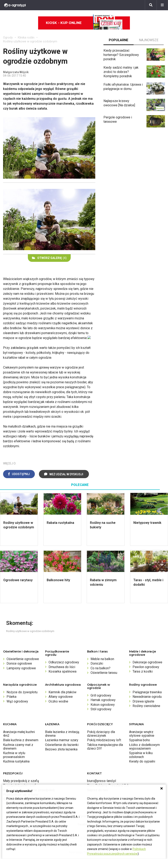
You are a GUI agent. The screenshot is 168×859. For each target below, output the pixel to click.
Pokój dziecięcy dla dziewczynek (101, 734)
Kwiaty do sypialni (142, 761)
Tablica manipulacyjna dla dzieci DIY (105, 746)
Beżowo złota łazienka (61, 749)
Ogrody (8, 37)
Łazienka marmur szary (61, 740)
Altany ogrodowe (61, 697)
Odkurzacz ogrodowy (64, 662)
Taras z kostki (143, 671)
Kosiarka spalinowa (62, 671)
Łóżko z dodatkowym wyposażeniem (144, 746)
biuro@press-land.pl (101, 781)
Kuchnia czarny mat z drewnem (18, 746)
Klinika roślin (26, 37)
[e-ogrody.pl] (15, 5)
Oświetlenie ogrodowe (23, 659)
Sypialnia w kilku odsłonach (141, 755)
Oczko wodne (58, 701)
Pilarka (11, 697)
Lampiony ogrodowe (21, 668)
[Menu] (162, 5)
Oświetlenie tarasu (104, 673)
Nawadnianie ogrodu (147, 697)
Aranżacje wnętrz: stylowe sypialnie (141, 734)
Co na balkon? (100, 668)
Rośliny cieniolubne (146, 706)
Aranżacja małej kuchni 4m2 (19, 734)
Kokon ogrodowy (103, 705)
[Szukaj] (151, 5)
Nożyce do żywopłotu (22, 692)
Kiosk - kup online (64, 23)
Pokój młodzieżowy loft (104, 740)
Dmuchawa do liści (62, 667)
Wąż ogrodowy (17, 701)
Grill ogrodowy (101, 695)
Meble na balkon (102, 659)
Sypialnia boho (139, 740)
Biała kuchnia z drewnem (20, 740)
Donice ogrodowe (19, 663)
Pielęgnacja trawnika (147, 692)
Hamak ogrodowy (103, 700)
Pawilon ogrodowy (146, 667)
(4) (52, 258)
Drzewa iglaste (143, 701)
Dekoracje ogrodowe (147, 662)
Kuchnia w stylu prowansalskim (14, 755)
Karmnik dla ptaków (62, 692)
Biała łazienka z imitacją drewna (62, 734)
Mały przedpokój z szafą (21, 781)
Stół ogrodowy (101, 709)
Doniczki (97, 663)
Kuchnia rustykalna (16, 761)
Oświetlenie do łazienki (61, 745)
